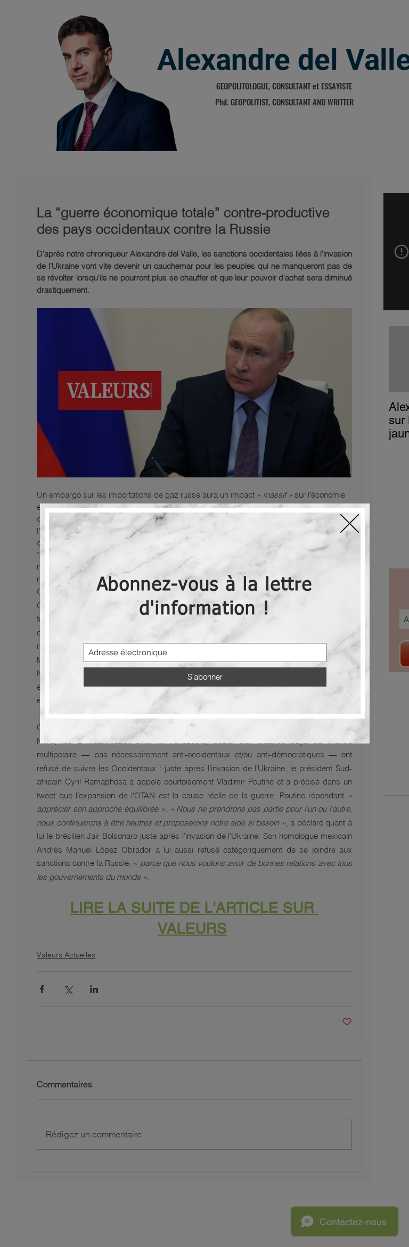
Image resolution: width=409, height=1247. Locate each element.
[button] (349, 523)
